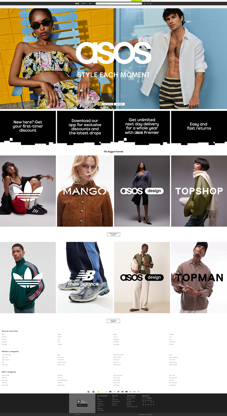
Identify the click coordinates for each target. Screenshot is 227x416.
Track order (99, 399)
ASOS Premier (99, 403)
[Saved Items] (147, 3)
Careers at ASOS (115, 399)
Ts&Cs (146, 414)
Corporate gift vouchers (131, 401)
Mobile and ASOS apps (131, 397)
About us (113, 397)
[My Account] (144, 3)
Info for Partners (129, 404)
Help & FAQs (145, 0)
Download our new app (136, 0)
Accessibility (150, 414)
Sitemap (98, 406)
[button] (143, 404)
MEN (90, 3)
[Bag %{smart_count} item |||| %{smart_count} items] (150, 3)
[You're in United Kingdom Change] (150, 1)
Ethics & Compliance (100, 410)
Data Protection (99, 408)
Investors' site (114, 403)
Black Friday (129, 403)
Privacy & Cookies (141, 414)
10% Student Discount (101, 404)
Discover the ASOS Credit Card (132, 406)
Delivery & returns (100, 401)
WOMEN (83, 3)
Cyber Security (114, 404)
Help (98, 397)
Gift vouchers (129, 399)
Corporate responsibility (116, 401)
